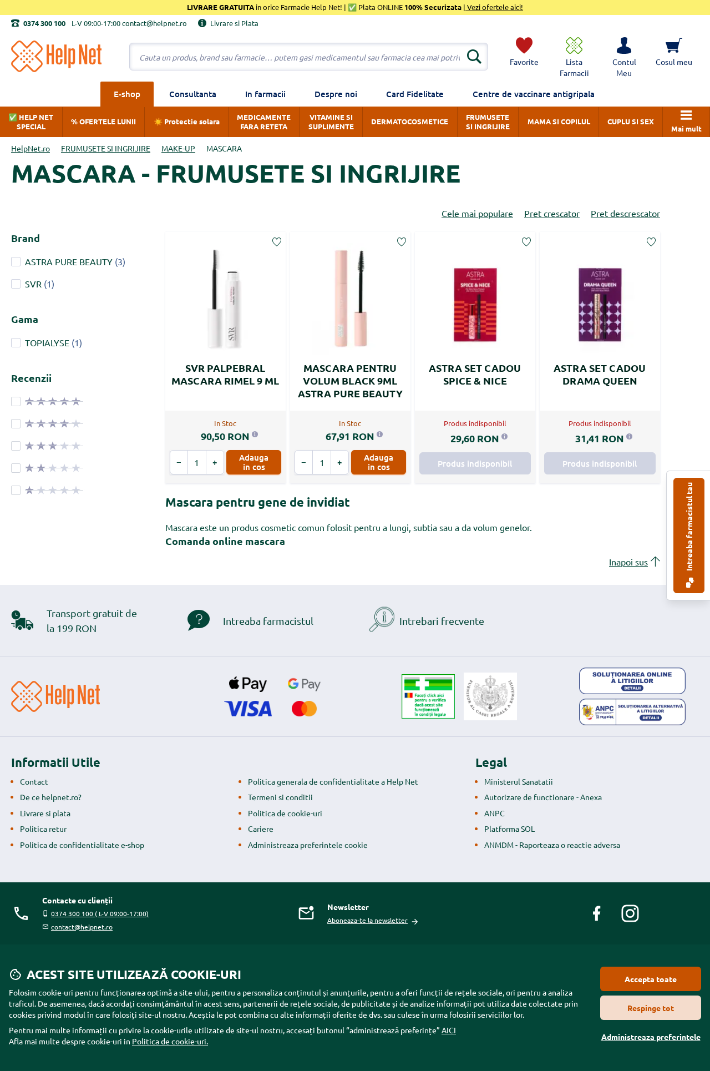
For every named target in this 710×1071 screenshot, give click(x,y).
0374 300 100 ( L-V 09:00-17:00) (100, 913)
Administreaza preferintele (651, 1037)
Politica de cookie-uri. (170, 1041)
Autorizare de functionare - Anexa (543, 797)
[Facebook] (596, 913)
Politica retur (43, 828)
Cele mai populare (477, 213)
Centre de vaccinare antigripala (534, 93)
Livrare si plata (45, 813)
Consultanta (192, 93)
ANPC (494, 813)
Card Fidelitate (415, 93)
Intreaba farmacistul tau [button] (689, 527)
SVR (33, 283)
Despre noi (336, 93)
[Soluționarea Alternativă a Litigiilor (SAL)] (632, 712)
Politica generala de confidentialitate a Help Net (333, 781)
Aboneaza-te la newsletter (367, 920)
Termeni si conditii (280, 797)
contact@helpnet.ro (82, 926)
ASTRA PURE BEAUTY (69, 261)
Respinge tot (650, 1008)
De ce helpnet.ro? (51, 797)
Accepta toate (651, 979)
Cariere (260, 828)
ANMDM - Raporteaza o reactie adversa (552, 845)
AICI (449, 1030)
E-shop (127, 93)
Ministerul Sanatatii (518, 781)
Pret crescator (552, 213)
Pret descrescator (625, 213)
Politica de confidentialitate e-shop (82, 845)
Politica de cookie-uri (285, 813)
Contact (34, 781)
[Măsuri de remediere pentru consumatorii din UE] (632, 681)
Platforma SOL (509, 828)
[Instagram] (630, 913)
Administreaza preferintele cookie (308, 845)
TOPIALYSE (47, 342)
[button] (624, 57)
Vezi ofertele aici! (494, 7)
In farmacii (265, 93)
